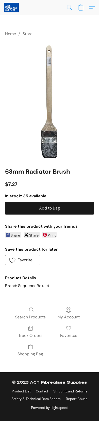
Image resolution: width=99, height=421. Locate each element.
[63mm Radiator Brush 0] (49, 101)
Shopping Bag (30, 354)
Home (10, 33)
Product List (21, 391)
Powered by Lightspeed (49, 407)
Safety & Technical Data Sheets (36, 398)
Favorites (68, 335)
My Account (68, 317)
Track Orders (30, 335)
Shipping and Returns (70, 391)
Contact (42, 391)
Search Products (30, 317)
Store (27, 33)
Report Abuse (77, 398)
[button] (12, 7)
